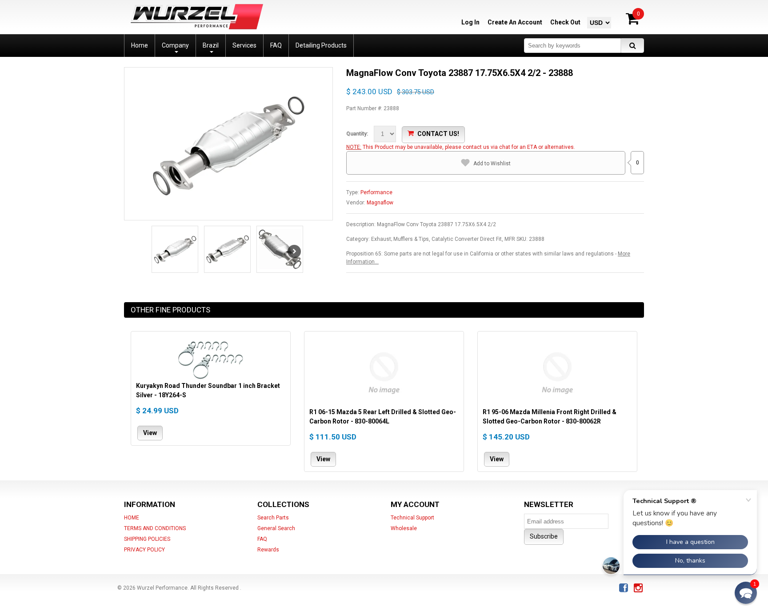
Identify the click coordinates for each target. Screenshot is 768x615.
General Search (276, 528)
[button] (746, 593)
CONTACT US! (438, 133)
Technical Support (412, 518)
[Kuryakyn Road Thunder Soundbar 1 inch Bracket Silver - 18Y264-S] (210, 358)
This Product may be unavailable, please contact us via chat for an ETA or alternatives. (469, 147)
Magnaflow (380, 203)
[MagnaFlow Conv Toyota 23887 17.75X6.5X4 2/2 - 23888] (228, 144)
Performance (376, 192)
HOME (131, 518)
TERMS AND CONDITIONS (155, 528)
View (150, 432)
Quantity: (357, 134)
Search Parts (273, 518)
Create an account (515, 22)
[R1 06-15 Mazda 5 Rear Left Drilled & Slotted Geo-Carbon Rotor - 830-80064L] (384, 371)
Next (294, 251)
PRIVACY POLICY (144, 550)
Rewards (268, 550)
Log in (470, 22)
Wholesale (404, 528)
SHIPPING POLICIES (147, 539)
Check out (565, 22)
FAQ (262, 539)
